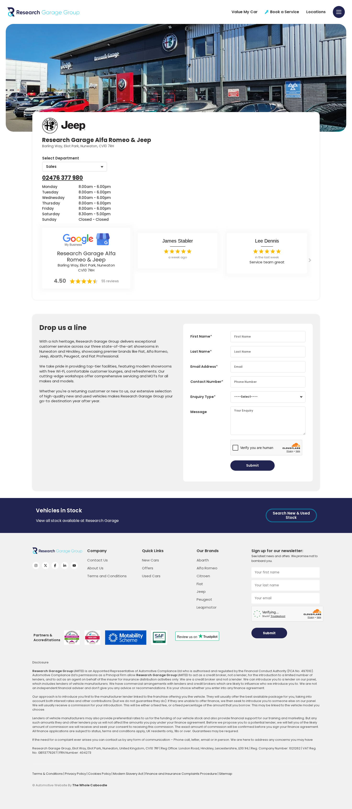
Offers (147, 568)
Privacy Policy (76, 773)
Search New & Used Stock (291, 515)
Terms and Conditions (107, 575)
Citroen (203, 575)
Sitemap (225, 773)
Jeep (201, 591)
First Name (200, 336)
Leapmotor (206, 607)
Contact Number (205, 381)
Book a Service (284, 12)
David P (267, 240)
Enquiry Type (202, 396)
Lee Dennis (177, 240)
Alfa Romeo (207, 568)
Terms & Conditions (47, 773)
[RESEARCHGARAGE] (43, 12)
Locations (316, 12)
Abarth (203, 560)
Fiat (200, 583)
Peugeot (204, 599)
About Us (95, 568)
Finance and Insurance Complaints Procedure (181, 773)
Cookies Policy (100, 773)
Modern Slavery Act (128, 773)
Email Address (203, 366)
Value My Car (245, 12)
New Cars (150, 560)
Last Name (200, 351)
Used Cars (151, 575)
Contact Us (97, 560)
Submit (252, 465)
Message (198, 411)
